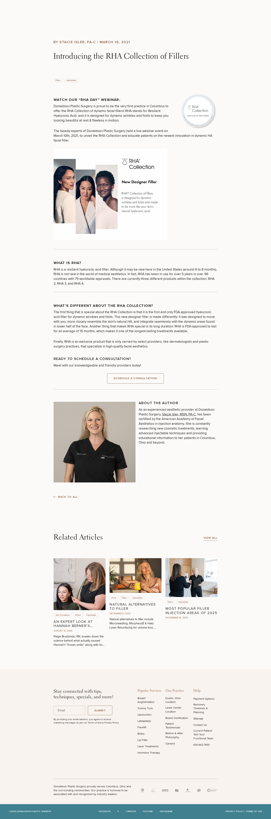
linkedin (131, 811)
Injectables (71, 80)
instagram (166, 811)
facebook (105, 811)
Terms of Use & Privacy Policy (103, 722)
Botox (78, 615)
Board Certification (176, 718)
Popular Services (149, 691)
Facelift (141, 727)
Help (197, 691)
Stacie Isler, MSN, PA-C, (179, 414)
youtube (148, 811)
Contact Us (200, 725)
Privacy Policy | (236, 811)
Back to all (68, 496)
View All (210, 538)
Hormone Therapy (148, 752)
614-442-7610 (201, 744)
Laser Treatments (148, 746)
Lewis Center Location (173, 709)
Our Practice (174, 691)
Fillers (58, 80)
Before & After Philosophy (174, 735)
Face (113, 598)
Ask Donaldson (63, 615)
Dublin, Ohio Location (173, 700)
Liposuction (144, 714)
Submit (100, 710)
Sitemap (198, 718)
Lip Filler (142, 740)
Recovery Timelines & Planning (200, 708)
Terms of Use (254, 811)
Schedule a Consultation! (136, 378)
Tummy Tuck (145, 708)
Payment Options (203, 698)
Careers (170, 743)
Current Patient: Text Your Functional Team (203, 734)
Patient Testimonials (172, 725)
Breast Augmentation (146, 700)
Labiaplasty (144, 721)
